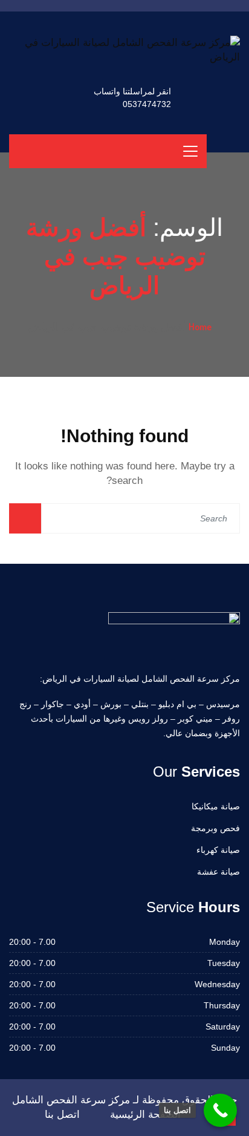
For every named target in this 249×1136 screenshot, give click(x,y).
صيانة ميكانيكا (216, 806)
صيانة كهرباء (218, 850)
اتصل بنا (62, 1114)
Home (200, 327)
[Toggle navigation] (190, 151)
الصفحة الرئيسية (145, 1114)
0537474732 (147, 104)
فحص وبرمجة (215, 828)
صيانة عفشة (218, 871)
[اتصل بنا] (220, 1110)
